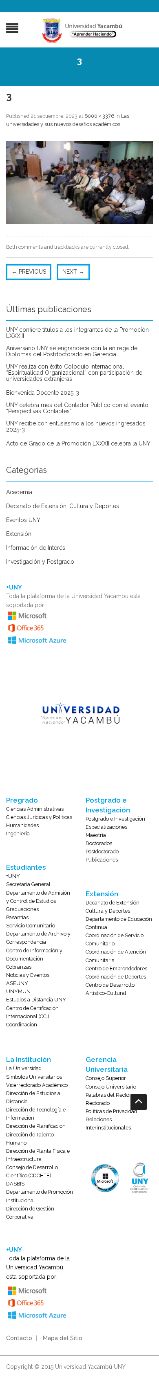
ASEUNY (17, 983)
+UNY (13, 876)
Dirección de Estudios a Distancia (33, 1097)
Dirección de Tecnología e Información (36, 1114)
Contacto (19, 1338)
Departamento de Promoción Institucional (39, 1196)
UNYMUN (18, 991)
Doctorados (99, 843)
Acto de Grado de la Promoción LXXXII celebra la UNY (78, 444)
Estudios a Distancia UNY (36, 1000)
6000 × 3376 (99, 116)
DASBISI (16, 1184)
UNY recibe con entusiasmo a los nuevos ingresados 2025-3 (76, 427)
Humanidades (22, 825)
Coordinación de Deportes (116, 977)
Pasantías (17, 917)
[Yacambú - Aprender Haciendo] (84, 30)
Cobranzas (18, 967)
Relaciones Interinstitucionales (108, 1123)
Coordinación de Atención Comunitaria (116, 956)
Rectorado (98, 1103)
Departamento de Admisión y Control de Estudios (38, 897)
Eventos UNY (23, 520)
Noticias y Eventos (27, 975)
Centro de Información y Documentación (34, 954)
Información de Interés (35, 548)
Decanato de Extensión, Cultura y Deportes (62, 506)
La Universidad (24, 1068)
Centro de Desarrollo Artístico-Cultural (110, 989)
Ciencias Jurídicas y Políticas (39, 817)
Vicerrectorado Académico (37, 1085)
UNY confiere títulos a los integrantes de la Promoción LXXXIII (77, 333)
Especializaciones (106, 827)
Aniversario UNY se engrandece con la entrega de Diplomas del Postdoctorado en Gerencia (71, 351)
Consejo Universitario (111, 1087)
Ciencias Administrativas (35, 809)
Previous (28, 271)
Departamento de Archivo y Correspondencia (38, 938)
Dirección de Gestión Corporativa (30, 1213)
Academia (19, 492)
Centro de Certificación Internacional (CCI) (32, 1012)
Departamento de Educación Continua (119, 923)
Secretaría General (28, 884)
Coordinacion (21, 1024)
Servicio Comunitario (30, 925)
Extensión (18, 534)
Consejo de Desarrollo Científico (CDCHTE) (32, 1171)
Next (73, 271)
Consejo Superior (106, 1078)
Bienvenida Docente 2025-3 (42, 393)
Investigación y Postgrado (40, 562)
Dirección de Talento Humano (30, 1139)
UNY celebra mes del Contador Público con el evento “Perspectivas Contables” (77, 408)
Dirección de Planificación (36, 1126)
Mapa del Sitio (62, 1338)
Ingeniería (18, 833)
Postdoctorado (102, 851)
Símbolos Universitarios (34, 1077)
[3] (79, 182)
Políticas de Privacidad (111, 1111)
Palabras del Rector (108, 1095)
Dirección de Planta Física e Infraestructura (38, 1155)
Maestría (96, 835)
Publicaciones (102, 860)
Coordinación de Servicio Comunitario (115, 939)
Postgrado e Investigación (115, 819)
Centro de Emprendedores (116, 968)
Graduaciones (22, 909)
